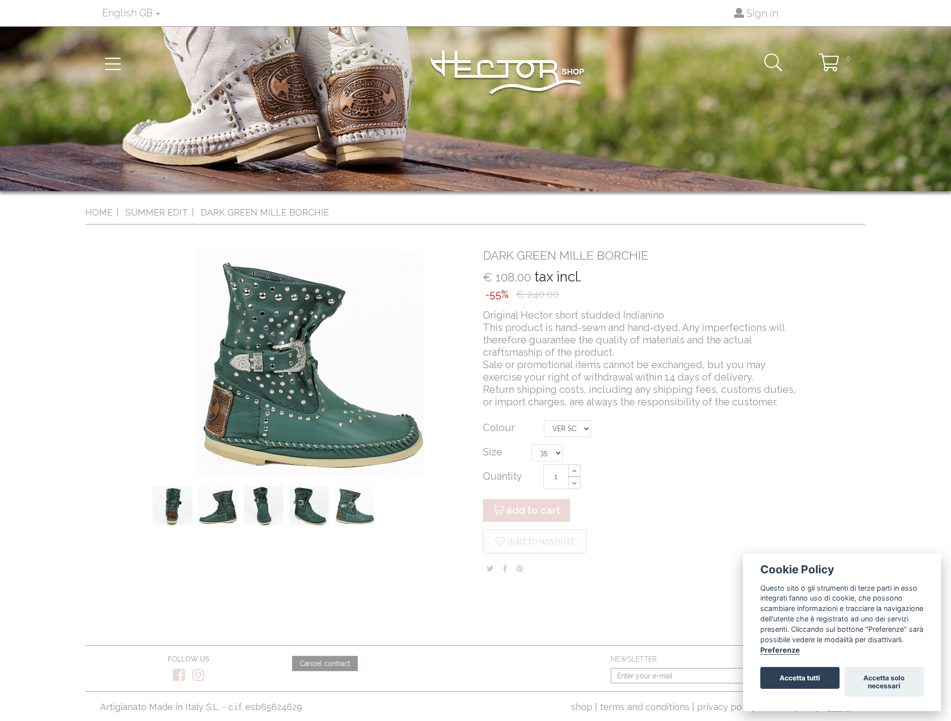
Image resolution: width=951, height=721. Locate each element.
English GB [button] (128, 13)
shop (581, 707)
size (494, 452)
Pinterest (520, 568)
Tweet (490, 568)
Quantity (502, 476)
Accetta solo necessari (883, 682)
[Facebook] (180, 678)
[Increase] (574, 470)
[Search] (773, 62)
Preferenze (780, 650)
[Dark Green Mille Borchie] (174, 508)
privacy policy (726, 707)
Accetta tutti (800, 678)
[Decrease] (574, 483)
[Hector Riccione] (507, 73)
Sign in (761, 13)
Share (505, 568)
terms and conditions (644, 707)
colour (500, 428)
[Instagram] (198, 678)
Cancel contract (325, 663)
